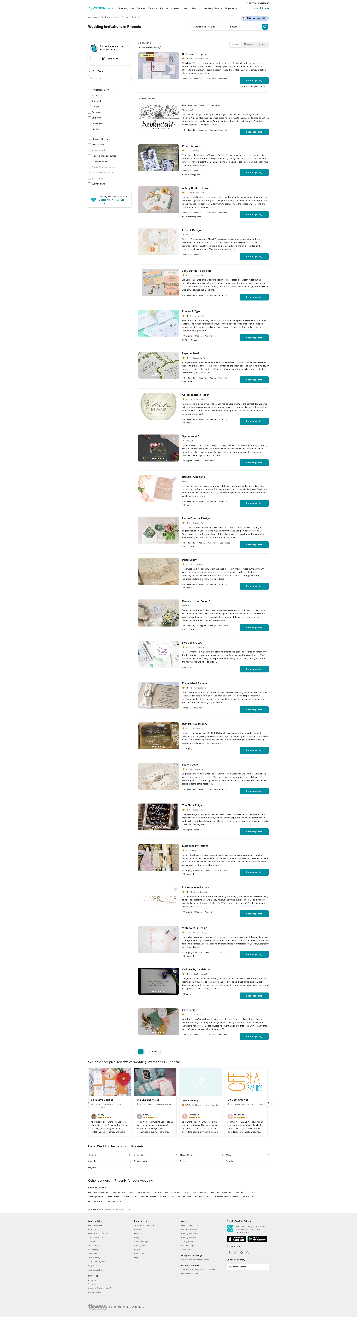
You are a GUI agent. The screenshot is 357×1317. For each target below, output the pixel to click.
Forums (164, 8)
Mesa (228, 1155)
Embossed (97, 112)
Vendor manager (141, 1241)
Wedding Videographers (221, 1192)
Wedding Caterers (181, 1192)
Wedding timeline (188, 1237)
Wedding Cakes (167, 1197)
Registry (196, 8)
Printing (95, 129)
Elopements (231, 8)
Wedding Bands (130, 1197)
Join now (264, 8)
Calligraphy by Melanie (196, 969)
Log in (255, 8)
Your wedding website (144, 1225)
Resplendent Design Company (201, 105)
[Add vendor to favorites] (175, 56)
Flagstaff (92, 1167)
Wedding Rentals (95, 1197)
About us (92, 1229)
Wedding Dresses (148, 1197)
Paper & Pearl (190, 353)
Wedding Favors (115, 1201)
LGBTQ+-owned (100, 161)
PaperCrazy (189, 559)
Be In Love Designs (194, 54)
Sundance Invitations (195, 846)
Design (95, 106)
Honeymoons (186, 1249)
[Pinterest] (241, 1252)
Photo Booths (113, 1197)
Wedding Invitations (109, 17)
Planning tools (126, 8)
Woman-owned (99, 183)
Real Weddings (187, 1245)
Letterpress (97, 123)
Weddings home (95, 1225)
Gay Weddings (94, 1292)
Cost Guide (139, 1254)
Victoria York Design (194, 928)
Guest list (138, 1233)
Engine (137, 1249)
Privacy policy (94, 1258)
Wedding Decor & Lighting (226, 1197)
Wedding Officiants (244, 1192)
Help (136, 1258)
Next (154, 1051)
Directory (92, 1280)
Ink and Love (190, 764)
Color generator (187, 1241)
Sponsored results (147, 47)
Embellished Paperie (194, 683)
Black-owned (98, 144)
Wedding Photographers (98, 1192)
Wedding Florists (200, 1192)
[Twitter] (235, 1252)
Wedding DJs (119, 1192)
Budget (137, 1237)
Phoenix (92, 1155)
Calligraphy (97, 101)
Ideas (186, 8)
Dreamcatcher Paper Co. (197, 601)
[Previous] (89, 1103)
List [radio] (237, 44)
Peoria (183, 1161)
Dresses (175, 8)
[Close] (128, 45)
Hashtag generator (188, 1229)
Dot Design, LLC (192, 642)
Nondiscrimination (96, 1237)
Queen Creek (186, 1155)
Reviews (92, 1284)
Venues (141, 8)
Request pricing (254, 80)
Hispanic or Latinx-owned (104, 156)
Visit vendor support (189, 1274)
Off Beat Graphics (237, 1099)
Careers (91, 1241)
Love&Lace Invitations (196, 887)
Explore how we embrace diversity (111, 201)
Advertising (93, 1249)
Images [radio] (250, 44)
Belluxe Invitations (193, 477)
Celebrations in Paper (195, 395)
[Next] (268, 1103)
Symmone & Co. (192, 436)
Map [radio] (264, 44)
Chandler (92, 1161)
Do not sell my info (96, 1262)
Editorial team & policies (98, 1233)
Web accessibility (95, 1270)
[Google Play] (257, 1241)
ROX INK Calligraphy (194, 724)
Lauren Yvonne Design (196, 518)
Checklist (138, 1229)
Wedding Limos (184, 1197)
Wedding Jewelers (96, 1201)
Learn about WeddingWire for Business (197, 1270)
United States (239, 1267)
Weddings (92, 17)
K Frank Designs (192, 230)
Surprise (230, 1161)
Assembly (97, 95)
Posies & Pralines (192, 146)
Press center (93, 1245)
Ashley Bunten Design (195, 188)
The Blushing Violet (148, 1099)
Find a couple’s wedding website (194, 1260)
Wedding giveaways (189, 1233)
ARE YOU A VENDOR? (258, 3)
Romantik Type (191, 311)
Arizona (125, 17)
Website (213, 8)
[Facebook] (229, 1252)
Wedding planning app (190, 1225)
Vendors (152, 8)
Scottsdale (139, 1155)
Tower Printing (190, 1100)
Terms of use (94, 1254)
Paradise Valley (141, 1161)
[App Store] (236, 1241)
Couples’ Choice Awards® (99, 1288)
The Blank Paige (192, 805)
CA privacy (92, 1266)
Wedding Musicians (203, 1197)
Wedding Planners (162, 1192)
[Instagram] (247, 1252)
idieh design (189, 1010)
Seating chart (140, 1245)
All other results (146, 98)
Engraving (96, 117)
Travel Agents (248, 1197)
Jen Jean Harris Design (196, 270)
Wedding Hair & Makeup (139, 1192)
